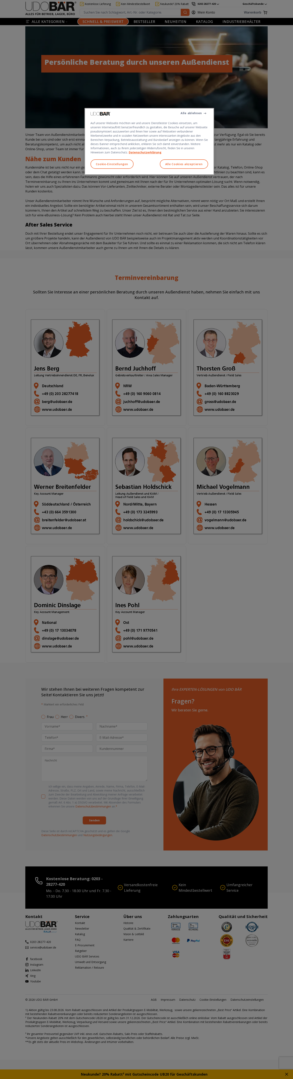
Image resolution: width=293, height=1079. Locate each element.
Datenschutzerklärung (145, 152)
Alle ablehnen (191, 113)
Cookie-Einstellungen (112, 164)
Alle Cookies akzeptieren (184, 164)
